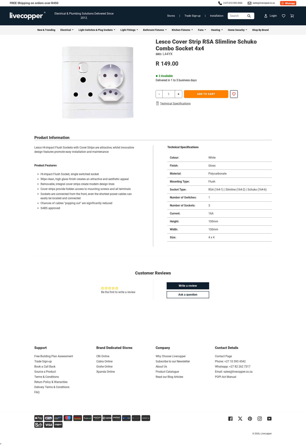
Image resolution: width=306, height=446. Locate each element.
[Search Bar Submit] (249, 16)
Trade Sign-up (192, 15)
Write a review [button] (188, 285)
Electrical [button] (66, 30)
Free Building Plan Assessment (53, 356)
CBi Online (102, 356)
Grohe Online (104, 366)
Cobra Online (104, 361)
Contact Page (223, 356)
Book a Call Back (44, 366)
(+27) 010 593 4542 (232, 3)
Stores (171, 15)
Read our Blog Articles (169, 376)
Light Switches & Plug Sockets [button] (96, 30)
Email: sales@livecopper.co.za (234, 371)
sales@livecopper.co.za (263, 3)
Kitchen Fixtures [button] (181, 30)
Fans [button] (201, 30)
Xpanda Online (105, 371)
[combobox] (241, 16)
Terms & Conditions (46, 376)
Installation (216, 15)
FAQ (36, 392)
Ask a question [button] (187, 294)
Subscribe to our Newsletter (173, 361)
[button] (283, 16)
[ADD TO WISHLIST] (234, 94)
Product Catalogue (167, 371)
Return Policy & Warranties (50, 382)
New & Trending (46, 30)
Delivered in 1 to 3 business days (176, 80)
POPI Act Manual (225, 376)
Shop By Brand (260, 30)
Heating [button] (216, 30)
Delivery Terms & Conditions (51, 387)
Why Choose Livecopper (171, 356)
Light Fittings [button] (128, 30)
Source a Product (45, 371)
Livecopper (266, 433)
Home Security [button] (236, 30)
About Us (161, 366)
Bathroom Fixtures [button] (154, 30)
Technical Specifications (175, 103)
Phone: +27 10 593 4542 (230, 361)
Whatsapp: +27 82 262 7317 (232, 366)
